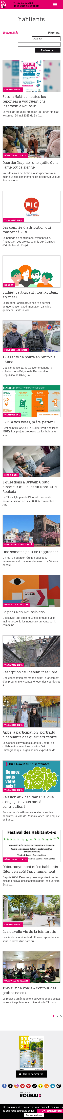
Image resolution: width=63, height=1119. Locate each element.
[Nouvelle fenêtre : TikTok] (34, 1085)
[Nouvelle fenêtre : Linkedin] (52, 1085)
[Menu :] (55, 4)
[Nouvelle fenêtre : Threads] (58, 1085)
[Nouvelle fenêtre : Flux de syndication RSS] (46, 1085)
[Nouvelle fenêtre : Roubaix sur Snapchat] (40, 1085)
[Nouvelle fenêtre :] (22, 1085)
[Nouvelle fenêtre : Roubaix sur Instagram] (16, 1085)
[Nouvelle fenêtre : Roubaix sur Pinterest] (28, 1085)
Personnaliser (34, 1115)
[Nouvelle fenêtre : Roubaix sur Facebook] (4, 1085)
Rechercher (47, 50)
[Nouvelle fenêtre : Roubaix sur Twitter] (10, 1085)
